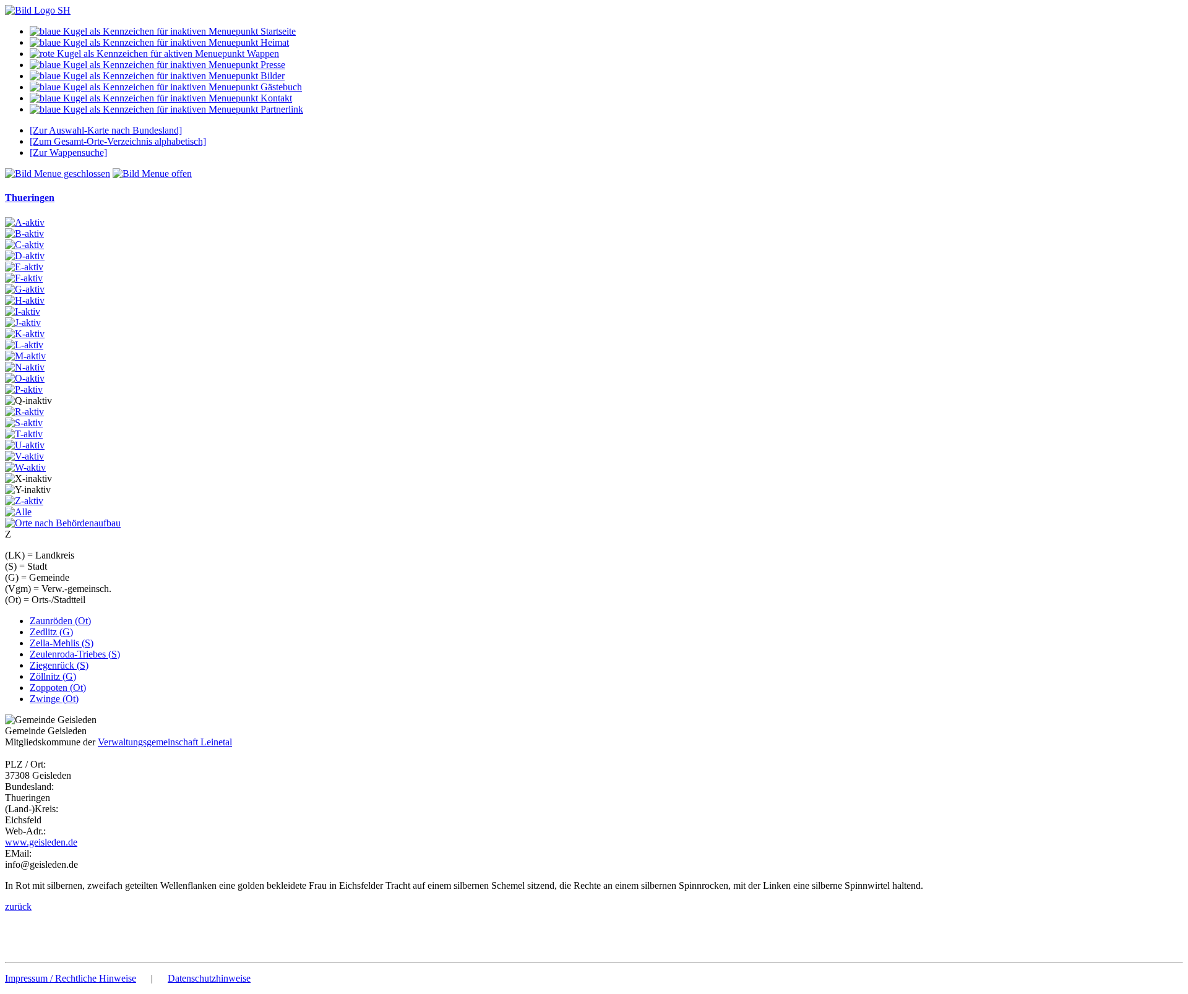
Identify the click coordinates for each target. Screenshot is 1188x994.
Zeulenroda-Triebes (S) (75, 654)
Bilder (271, 76)
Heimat (273, 42)
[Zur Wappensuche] (68, 152)
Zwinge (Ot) (54, 698)
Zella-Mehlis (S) (61, 643)
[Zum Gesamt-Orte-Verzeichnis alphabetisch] (118, 141)
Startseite (277, 31)
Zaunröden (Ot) (60, 620)
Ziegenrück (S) (59, 665)
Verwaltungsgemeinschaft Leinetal (165, 742)
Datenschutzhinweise (209, 978)
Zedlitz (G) (51, 632)
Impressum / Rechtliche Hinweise (70, 978)
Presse (271, 64)
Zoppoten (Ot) (58, 687)
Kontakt (275, 98)
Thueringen (29, 197)
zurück (18, 906)
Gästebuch (280, 87)
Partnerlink (280, 109)
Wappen (261, 53)
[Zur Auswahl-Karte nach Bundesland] (106, 130)
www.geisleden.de (41, 842)
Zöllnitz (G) (53, 676)
